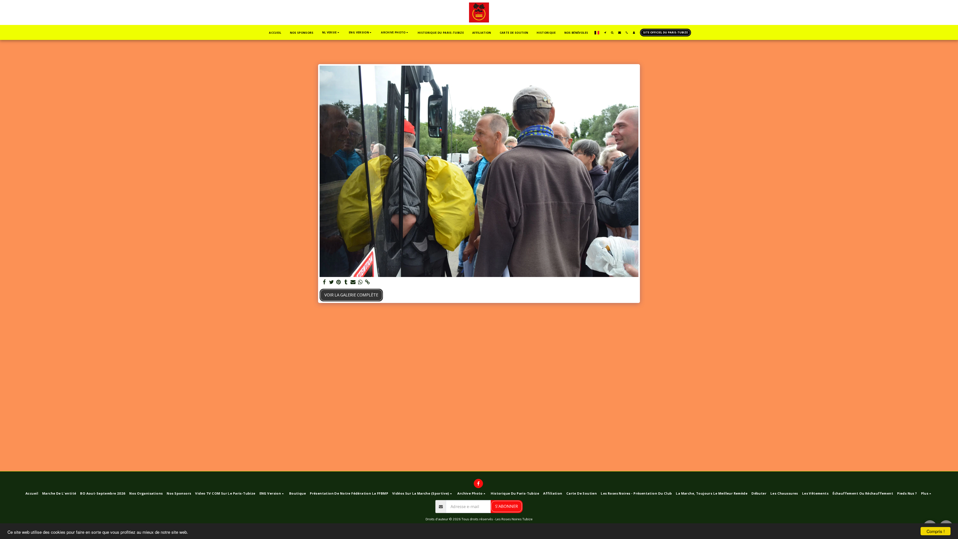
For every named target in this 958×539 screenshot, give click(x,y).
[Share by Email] (353, 282)
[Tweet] (331, 282)
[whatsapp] (360, 282)
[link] (367, 282)
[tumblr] (346, 282)
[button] (331, 32)
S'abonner (506, 506)
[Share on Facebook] (324, 282)
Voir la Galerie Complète (351, 295)
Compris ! (936, 531)
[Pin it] (338, 282)
